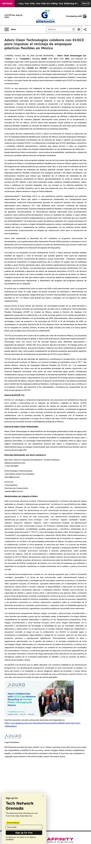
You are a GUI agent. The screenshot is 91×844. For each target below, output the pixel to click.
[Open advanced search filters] (79, 29)
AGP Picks (7, 3)
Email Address (13, 823)
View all (85, 3)
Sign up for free (24, 832)
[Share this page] (85, 29)
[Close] (43, 796)
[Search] (73, 29)
